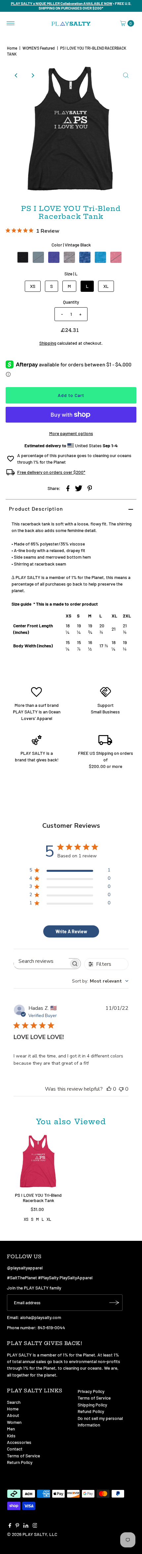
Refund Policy (91, 1411)
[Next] (32, 75)
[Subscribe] (114, 1302)
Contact (14, 1448)
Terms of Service (23, 1455)
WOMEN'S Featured (38, 48)
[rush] (53, 257)
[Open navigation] (11, 23)
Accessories (19, 1442)
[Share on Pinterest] (90, 488)
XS (32, 286)
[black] (22, 257)
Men (11, 1428)
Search (13, 1402)
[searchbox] (41, 961)
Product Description (36, 508)
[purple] (69, 257)
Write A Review (71, 931)
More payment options (71, 433)
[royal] (84, 257)
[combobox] (100, 981)
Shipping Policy (92, 1404)
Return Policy (19, 1462)
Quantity (71, 302)
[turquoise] (100, 257)
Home (12, 48)
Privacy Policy (91, 1391)
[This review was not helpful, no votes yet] (121, 1089)
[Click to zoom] (126, 75)
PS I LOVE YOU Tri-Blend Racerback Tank (38, 1197)
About (13, 1415)
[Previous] (16, 75)
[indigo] (38, 257)
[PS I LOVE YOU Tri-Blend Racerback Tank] (38, 1161)
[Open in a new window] (68, 488)
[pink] (116, 257)
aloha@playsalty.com (40, 1317)
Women (14, 1422)
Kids (11, 1435)
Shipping (47, 343)
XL (106, 286)
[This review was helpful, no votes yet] (109, 1089)
